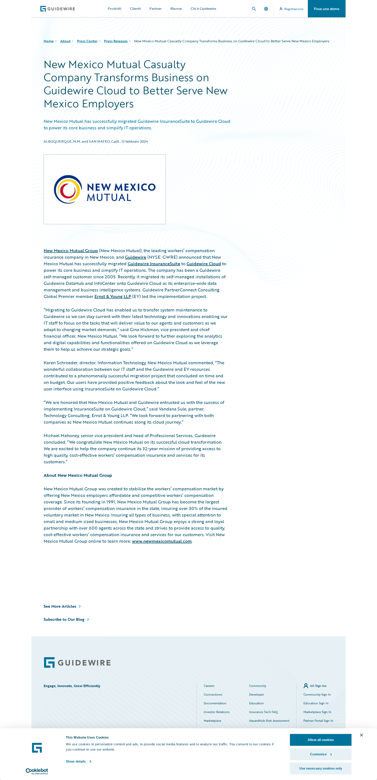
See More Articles (60, 606)
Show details (76, 761)
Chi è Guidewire (203, 8)
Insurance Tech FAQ (263, 712)
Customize (318, 754)
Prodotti (114, 8)
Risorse (176, 8)
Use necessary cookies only (320, 768)
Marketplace (212, 720)
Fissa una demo (326, 8)
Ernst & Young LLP (112, 296)
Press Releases (116, 41)
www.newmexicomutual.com (162, 541)
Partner (155, 8)
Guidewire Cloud (204, 263)
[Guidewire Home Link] (77, 662)
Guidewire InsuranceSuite (154, 263)
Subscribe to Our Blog (64, 619)
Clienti (135, 8)
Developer (256, 694)
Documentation (215, 703)
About (65, 41)
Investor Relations (217, 712)
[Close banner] (361, 735)
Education (256, 703)
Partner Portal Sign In (318, 720)
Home (49, 41)
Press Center (87, 41)
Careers (209, 685)
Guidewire (135, 257)
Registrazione (293, 9)
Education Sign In (316, 703)
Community (257, 685)
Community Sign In (317, 694)
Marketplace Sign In (317, 712)
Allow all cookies (321, 740)
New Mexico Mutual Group (71, 250)
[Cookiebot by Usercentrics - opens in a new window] (37, 771)
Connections (213, 694)
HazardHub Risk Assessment (269, 720)
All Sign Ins (318, 685)
